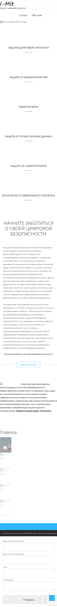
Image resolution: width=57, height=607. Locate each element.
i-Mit (7, 4)
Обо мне (37, 15)
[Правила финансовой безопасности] (5, 508)
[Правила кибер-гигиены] (5, 476)
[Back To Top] (52, 598)
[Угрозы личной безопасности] (5, 445)
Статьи (23, 15)
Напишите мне (28, 364)
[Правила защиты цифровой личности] (5, 492)
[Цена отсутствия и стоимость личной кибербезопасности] (5, 460)
